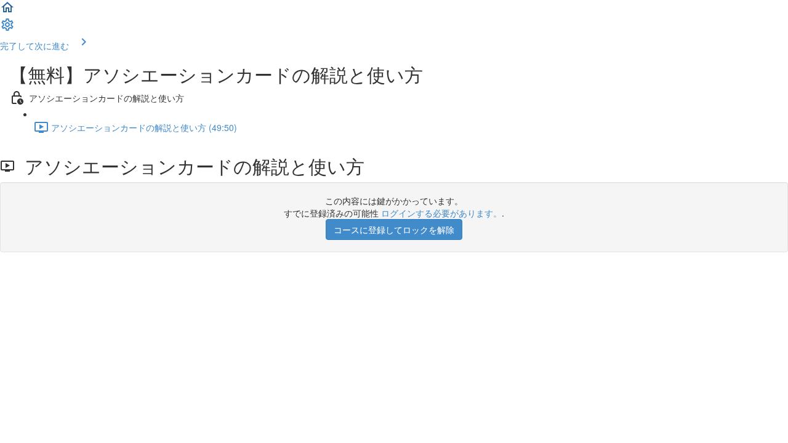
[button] (7, 11)
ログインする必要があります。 (441, 213)
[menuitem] (7, 28)
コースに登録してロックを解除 (394, 229)
